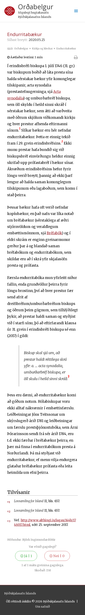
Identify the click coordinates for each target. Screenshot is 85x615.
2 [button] (8, 511)
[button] (19, 130)
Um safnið (42, 606)
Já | (27, 556)
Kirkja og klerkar (42, 48)
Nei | (58, 556)
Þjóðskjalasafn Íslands (20, 593)
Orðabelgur (35, 6)
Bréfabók (54, 233)
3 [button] (8, 521)
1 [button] (8, 502)
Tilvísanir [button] (18, 492)
